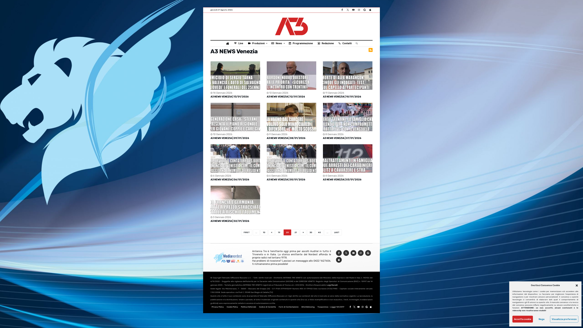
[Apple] (370, 9)
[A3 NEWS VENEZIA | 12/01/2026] (291, 75)
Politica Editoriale (248, 307)
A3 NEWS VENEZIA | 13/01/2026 (230, 96)
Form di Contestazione (288, 307)
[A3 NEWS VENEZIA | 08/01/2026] (291, 117)
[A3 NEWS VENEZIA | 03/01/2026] (347, 158)
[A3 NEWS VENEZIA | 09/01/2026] (235, 117)
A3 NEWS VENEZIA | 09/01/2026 (230, 138)
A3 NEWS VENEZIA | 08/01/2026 (286, 138)
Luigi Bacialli (332, 285)
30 (311, 232)
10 (264, 232)
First (247, 232)
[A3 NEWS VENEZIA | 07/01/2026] (347, 117)
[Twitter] (347, 9)
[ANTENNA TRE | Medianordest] (291, 17)
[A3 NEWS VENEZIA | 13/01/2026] (235, 75)
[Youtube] (353, 9)
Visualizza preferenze (564, 319)
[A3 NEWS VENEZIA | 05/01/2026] (291, 158)
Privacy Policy (218, 307)
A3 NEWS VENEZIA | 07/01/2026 (342, 138)
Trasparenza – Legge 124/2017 (330, 307)
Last (336, 232)
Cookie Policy (232, 307)
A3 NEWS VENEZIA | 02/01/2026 (230, 221)
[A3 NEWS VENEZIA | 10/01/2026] (347, 75)
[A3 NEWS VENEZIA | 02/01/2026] (235, 200)
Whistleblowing (308, 307)
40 (319, 232)
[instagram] (358, 9)
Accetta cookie (522, 319)
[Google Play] (364, 9)
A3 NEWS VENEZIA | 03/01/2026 (342, 179)
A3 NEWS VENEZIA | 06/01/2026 (230, 179)
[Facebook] (342, 9)
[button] (576, 285)
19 (279, 232)
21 (296, 232)
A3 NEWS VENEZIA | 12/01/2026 (286, 96)
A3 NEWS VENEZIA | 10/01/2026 (342, 96)
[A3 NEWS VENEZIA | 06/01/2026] (235, 158)
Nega (541, 319)
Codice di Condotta (267, 307)
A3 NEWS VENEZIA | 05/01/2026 (286, 179)
